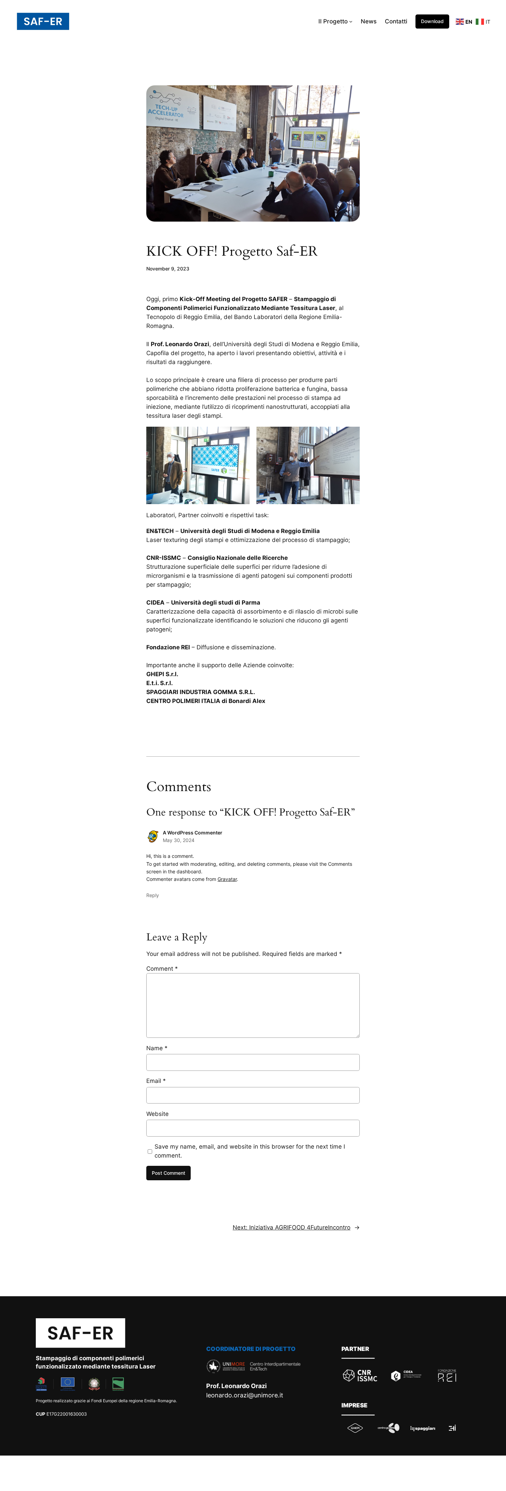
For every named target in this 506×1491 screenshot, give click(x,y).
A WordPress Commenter (192, 832)
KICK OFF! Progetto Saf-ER (232, 251)
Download (432, 21)
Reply (152, 895)
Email (156, 1080)
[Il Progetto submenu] (350, 21)
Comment (162, 968)
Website (157, 1113)
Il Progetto (333, 21)
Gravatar (227, 879)
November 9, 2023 (167, 268)
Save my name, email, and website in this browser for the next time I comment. (250, 1151)
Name (157, 1048)
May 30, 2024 (178, 840)
